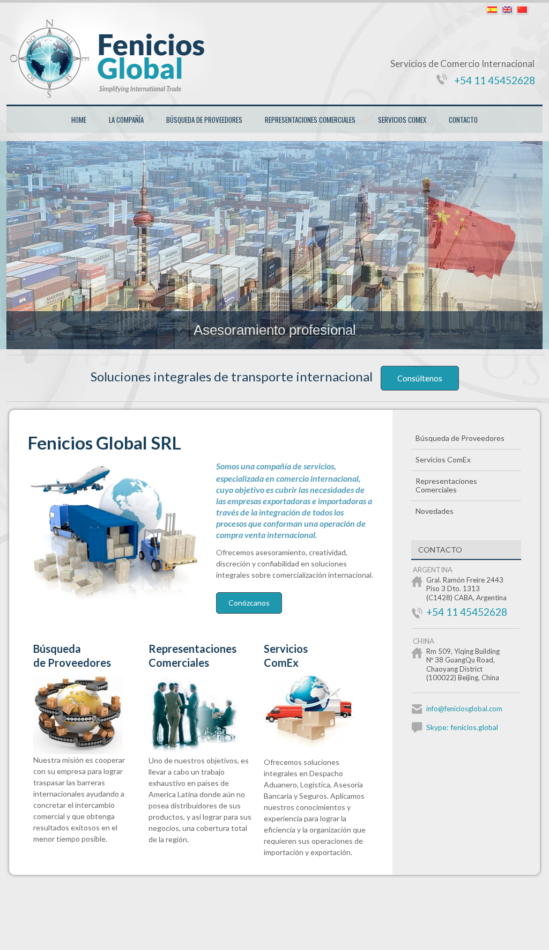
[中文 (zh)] (522, 10)
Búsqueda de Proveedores (204, 119)
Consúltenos (419, 378)
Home (78, 119)
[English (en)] (507, 10)
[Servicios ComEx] (316, 744)
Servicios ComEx (402, 119)
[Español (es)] (492, 10)
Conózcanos (249, 602)
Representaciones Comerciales (310, 119)
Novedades (435, 510)
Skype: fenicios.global (462, 727)
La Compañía (126, 119)
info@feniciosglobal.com (464, 708)
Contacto (463, 119)
